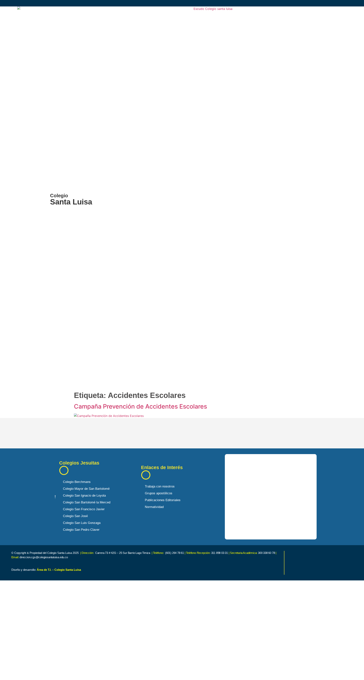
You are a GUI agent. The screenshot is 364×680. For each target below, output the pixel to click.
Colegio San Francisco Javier (84, 509)
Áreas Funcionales (96, 635)
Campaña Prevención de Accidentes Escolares (140, 406)
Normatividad (154, 507)
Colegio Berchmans (77, 482)
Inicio (83, 598)
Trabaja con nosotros (160, 486)
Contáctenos (90, 672)
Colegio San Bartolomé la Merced (86, 502)
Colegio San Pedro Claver (81, 529)
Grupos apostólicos (158, 493)
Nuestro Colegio (93, 622)
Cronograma (90, 647)
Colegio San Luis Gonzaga (81, 523)
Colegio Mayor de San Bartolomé (86, 489)
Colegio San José (75, 516)
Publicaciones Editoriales (162, 500)
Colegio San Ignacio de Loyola (84, 495)
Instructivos (89, 659)
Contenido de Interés (98, 610)
